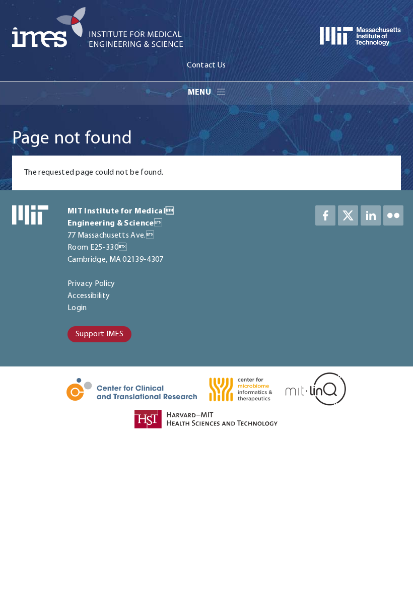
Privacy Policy (91, 284)
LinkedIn (371, 215)
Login (77, 308)
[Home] (97, 29)
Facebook (325, 215)
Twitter (348, 215)
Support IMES (99, 334)
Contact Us (206, 65)
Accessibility (88, 296)
